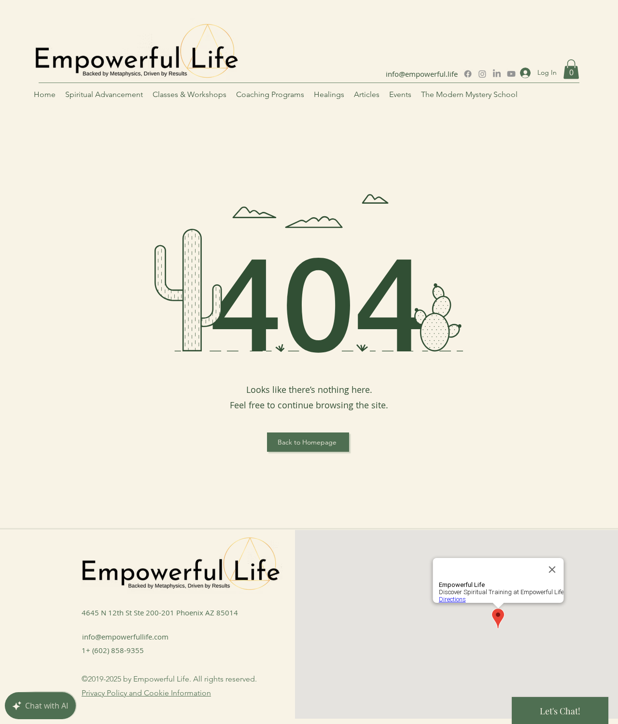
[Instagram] (482, 74)
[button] (571, 69)
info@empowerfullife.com (125, 636)
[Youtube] (511, 74)
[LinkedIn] (497, 74)
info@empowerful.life (422, 74)
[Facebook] (468, 74)
